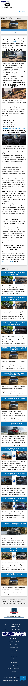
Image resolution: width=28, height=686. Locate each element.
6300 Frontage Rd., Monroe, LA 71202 (17, 14)
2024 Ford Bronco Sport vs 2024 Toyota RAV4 (14, 549)
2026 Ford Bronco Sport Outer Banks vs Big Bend (14, 373)
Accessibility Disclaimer (14, 616)
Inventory (14, 30)
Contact (14, 32)
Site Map (14, 662)
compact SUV (12, 41)
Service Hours (14, 641)
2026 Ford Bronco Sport (14, 574)
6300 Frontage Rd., (15, 625)
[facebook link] (13, 659)
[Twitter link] (15, 659)
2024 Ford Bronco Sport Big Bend (14, 524)
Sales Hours (14, 638)
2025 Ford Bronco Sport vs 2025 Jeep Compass (14, 449)
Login (14, 671)
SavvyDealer (22, 680)
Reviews (14, 653)
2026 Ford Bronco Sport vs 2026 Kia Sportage (14, 273)
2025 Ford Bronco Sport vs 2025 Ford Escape (14, 499)
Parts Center (14, 644)
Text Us (23, 677)
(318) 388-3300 (22, 11)
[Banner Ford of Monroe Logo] (5, 1)
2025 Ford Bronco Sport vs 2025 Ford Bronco (14, 474)
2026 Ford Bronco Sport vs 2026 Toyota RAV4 (14, 298)
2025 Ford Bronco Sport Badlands (14, 424)
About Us (14, 650)
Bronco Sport (7, 38)
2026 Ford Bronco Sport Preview (14, 398)
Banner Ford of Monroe (8, 261)
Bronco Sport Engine (14, 129)
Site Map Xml (14, 665)
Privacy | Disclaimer (14, 668)
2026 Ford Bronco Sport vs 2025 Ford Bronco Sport (14, 323)
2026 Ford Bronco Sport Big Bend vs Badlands (14, 348)
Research (14, 656)
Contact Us (14, 647)
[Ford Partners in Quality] (14, 5)
